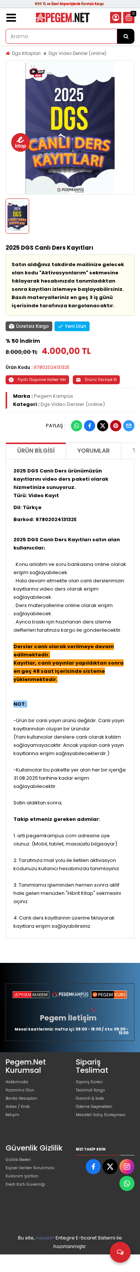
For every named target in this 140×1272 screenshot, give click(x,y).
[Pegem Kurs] (109, 994)
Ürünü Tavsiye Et (101, 379)
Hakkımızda (17, 1082)
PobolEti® (45, 1238)
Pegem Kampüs (53, 396)
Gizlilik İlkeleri (18, 1159)
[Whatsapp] (76, 425)
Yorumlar (93, 450)
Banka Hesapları (21, 1098)
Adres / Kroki (18, 1106)
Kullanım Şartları (22, 1176)
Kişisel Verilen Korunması (30, 1168)
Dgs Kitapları (26, 53)
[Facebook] (89, 425)
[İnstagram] (126, 1166)
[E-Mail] (128, 425)
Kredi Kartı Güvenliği (25, 1184)
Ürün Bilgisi (36, 450)
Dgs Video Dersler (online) (77, 53)
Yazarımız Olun (20, 1090)
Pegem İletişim (68, 1018)
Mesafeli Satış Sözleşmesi (100, 1115)
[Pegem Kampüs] (69, 994)
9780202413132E (51, 367)
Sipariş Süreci (89, 1082)
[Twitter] (102, 425)
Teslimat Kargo (90, 1090)
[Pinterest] (115, 425)
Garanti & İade (90, 1098)
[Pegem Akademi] (31, 994)
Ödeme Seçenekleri (94, 1106)
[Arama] (125, 36)
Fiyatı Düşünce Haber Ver (42, 379)
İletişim (12, 1115)
